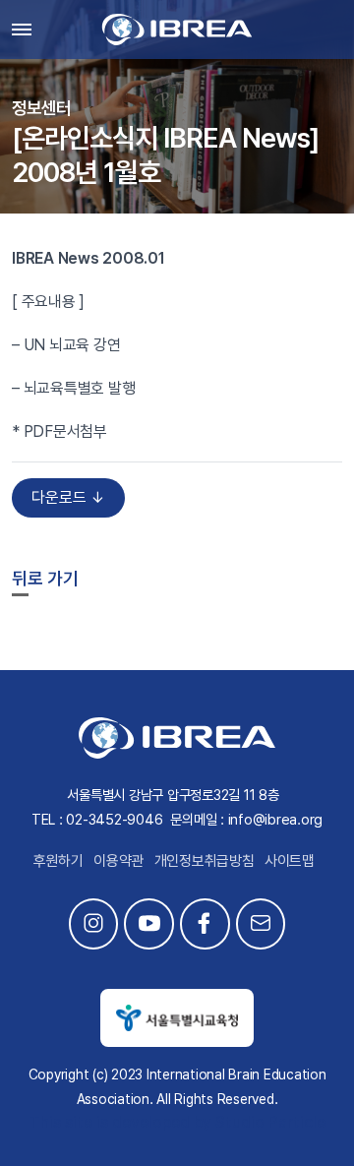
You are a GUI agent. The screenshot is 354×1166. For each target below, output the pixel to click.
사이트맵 (290, 861)
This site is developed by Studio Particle (177, 1122)
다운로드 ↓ (68, 497)
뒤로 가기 (45, 578)
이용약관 (118, 861)
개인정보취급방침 (204, 861)
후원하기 (58, 861)
